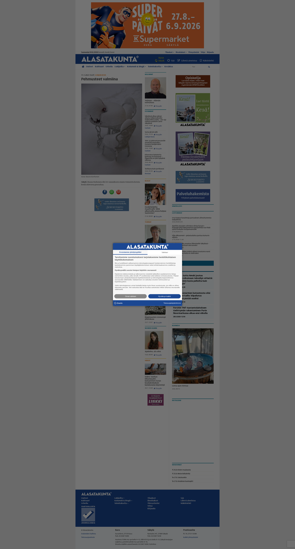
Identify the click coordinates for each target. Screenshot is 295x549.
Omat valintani (130, 296)
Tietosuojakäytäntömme (172, 303)
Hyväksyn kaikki (164, 296)
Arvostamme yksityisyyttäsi (130, 252)
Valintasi (165, 252)
